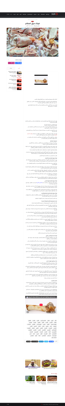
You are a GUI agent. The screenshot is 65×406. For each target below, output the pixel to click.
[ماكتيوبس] (54, 14)
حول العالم (47, 14)
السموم (35, 326)
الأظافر (29, 320)
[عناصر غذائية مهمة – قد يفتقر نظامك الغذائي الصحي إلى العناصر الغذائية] (41, 378)
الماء (49, 331)
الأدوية (38, 320)
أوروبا (52, 320)
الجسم (44, 324)
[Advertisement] (32, 6)
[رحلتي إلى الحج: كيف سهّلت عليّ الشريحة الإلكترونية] (19, 72)
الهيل (41, 333)
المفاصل (31, 331)
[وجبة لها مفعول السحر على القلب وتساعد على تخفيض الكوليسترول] (52, 378)
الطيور (37, 328)
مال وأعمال (24, 14)
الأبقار (48, 320)
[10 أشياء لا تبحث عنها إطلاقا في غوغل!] (19, 76)
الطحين (41, 328)
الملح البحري (54, 333)
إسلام (38, 14)
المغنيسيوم (36, 331)
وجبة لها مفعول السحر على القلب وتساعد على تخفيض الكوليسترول (52, 382)
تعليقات (11, 68)
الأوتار (43, 322)
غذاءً (39, 335)
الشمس (55, 328)
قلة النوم (31, 335)
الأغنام (55, 322)
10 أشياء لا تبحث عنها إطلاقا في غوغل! (13, 76)
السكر (39, 326)
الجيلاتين (33, 324)
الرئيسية (35, 19)
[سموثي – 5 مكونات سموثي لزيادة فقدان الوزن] (30, 378)
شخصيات (35, 14)
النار (49, 333)
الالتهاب (39, 322)
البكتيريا (30, 322)
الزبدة (43, 326)
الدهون (47, 326)
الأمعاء (46, 322)
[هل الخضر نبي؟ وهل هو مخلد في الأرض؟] (19, 80)
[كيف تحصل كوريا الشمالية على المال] (19, 84)
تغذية (33, 19)
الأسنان (33, 320)
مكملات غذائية (54, 337)
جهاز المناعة (54, 335)
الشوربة (45, 328)
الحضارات (28, 324)
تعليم (20, 14)
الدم (50, 326)
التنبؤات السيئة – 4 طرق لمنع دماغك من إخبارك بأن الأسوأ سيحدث (12, 88)
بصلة (33, 333)
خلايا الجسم (43, 335)
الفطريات (28, 328)
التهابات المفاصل (53, 324)
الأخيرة (19, 68)
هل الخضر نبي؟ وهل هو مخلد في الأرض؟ (12, 80)
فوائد (36, 335)
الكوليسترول (54, 331)
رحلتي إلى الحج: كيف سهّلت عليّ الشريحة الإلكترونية (12, 72)
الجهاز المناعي (39, 324)
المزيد (14, 14)
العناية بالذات (43, 14)
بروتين (37, 333)
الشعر (31, 326)
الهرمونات (45, 333)
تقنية (17, 14)
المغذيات (41, 331)
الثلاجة (48, 324)
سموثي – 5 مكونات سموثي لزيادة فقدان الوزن (31, 382)
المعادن (45, 331)
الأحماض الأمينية (39, 182)
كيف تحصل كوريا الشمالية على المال (12, 84)
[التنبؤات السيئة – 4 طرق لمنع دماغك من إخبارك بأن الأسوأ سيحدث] (19, 88)
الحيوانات (54, 326)
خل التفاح (48, 335)
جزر (30, 333)
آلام (55, 320)
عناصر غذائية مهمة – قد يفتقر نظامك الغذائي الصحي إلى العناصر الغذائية (41, 382)
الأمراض (51, 322)
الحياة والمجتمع (29, 14)
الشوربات (50, 328)
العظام (33, 328)
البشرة (34, 322)
